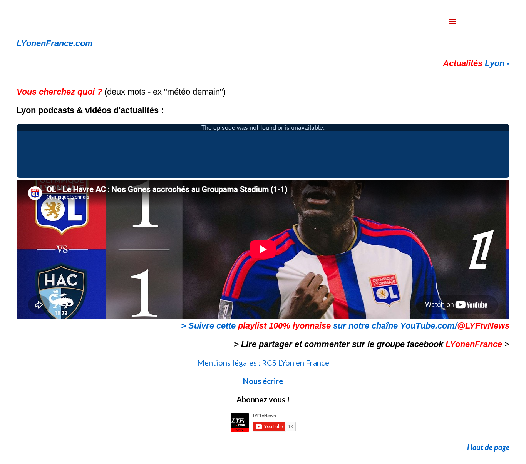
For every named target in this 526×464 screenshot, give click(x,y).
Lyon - (476, 63)
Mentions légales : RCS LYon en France (263, 362)
